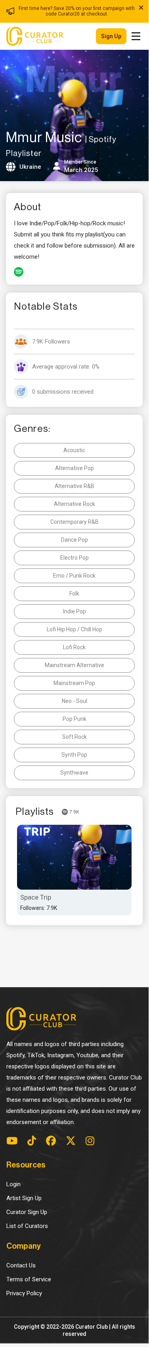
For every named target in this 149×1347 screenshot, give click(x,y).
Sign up (111, 36)
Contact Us (21, 1265)
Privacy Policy (24, 1293)
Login (13, 1184)
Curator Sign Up (26, 1212)
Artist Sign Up (24, 1198)
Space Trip (35, 897)
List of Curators (27, 1226)
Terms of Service (28, 1279)
